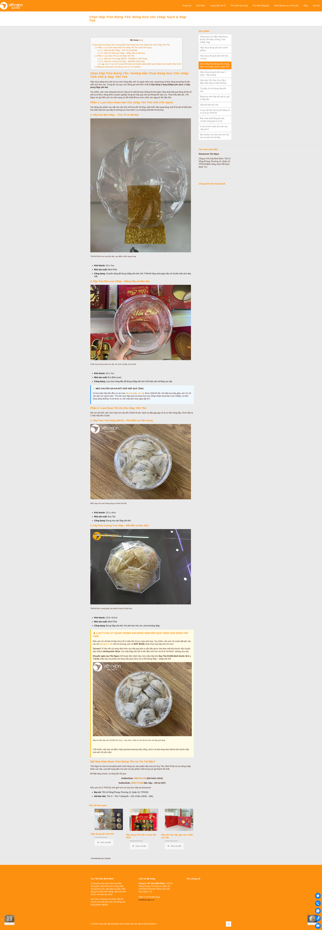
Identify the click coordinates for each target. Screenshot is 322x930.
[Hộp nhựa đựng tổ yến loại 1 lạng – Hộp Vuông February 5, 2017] (7, 920)
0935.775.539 (137, 783)
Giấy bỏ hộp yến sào (209, 105)
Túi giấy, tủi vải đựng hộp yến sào (213, 89)
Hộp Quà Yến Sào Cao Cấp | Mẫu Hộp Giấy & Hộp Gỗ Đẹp (213, 81)
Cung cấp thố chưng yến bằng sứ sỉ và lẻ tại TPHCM (215, 111)
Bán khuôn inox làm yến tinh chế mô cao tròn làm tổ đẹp (214, 136)
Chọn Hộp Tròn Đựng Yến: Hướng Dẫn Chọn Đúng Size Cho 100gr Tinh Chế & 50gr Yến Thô (131, 45)
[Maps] (318, 918)
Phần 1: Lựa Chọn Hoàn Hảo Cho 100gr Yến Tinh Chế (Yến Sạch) (123, 47)
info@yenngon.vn (146, 900)
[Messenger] (318, 896)
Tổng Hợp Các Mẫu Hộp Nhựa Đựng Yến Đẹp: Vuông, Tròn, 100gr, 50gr (214, 39)
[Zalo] (318, 911)
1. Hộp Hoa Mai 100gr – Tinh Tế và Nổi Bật (117, 50)
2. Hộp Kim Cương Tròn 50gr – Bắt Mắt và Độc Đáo (121, 61)
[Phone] (318, 903)
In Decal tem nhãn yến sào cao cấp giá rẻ (214, 127)
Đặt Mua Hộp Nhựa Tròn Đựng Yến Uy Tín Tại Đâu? (118, 67)
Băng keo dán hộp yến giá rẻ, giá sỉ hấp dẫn (214, 98)
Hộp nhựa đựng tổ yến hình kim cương (214, 57)
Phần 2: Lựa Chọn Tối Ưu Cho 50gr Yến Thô (114, 56)
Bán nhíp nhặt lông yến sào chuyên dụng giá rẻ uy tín (212, 119)
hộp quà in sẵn (106, 644)
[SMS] (318, 926)
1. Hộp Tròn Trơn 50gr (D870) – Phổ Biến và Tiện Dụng (122, 58)
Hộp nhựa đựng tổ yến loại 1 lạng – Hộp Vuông (213, 73)
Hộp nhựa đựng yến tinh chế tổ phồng (214, 49)
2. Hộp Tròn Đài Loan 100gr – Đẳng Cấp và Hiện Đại (121, 53)
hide (140, 40)
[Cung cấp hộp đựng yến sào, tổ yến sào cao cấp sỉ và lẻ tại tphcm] (11, 5)
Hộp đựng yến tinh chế (102, 834)
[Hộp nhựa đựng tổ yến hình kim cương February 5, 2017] (315, 920)
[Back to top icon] (228, 924)
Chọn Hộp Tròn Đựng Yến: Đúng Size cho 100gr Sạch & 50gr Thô (214, 65)
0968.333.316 (140, 778)
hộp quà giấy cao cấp (135, 393)
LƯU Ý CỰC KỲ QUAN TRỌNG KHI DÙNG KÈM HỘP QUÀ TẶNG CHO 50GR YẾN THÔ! (139, 64)
